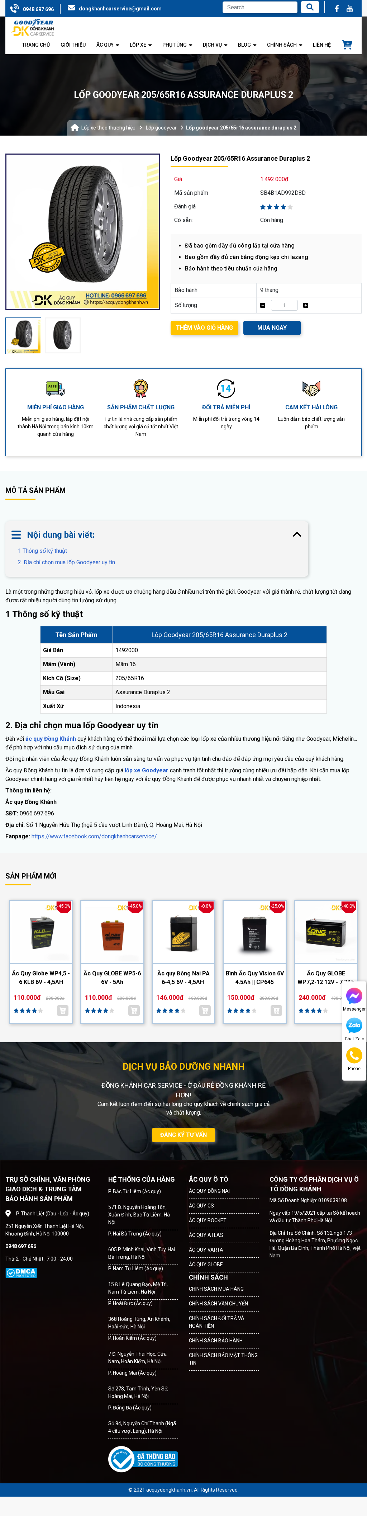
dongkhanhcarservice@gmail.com (120, 8)
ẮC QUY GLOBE (206, 1264)
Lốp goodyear (161, 128)
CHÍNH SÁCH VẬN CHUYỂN (218, 1304)
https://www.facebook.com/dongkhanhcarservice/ (94, 836)
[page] (336, 8)
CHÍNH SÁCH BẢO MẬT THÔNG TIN (223, 1359)
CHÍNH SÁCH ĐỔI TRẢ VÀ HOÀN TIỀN (216, 1322)
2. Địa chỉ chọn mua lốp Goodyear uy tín (66, 562)
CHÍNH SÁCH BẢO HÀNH (216, 1340)
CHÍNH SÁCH (208, 1277)
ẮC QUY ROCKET (208, 1220)
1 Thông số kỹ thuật (42, 550)
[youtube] (349, 8)
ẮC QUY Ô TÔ (208, 1179)
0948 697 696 (38, 9)
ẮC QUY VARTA (206, 1250)
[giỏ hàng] (347, 45)
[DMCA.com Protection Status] (21, 1273)
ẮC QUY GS (201, 1206)
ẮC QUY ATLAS (206, 1235)
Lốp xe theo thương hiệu (108, 128)
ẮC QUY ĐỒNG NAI (209, 1191)
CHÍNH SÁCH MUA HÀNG (216, 1289)
